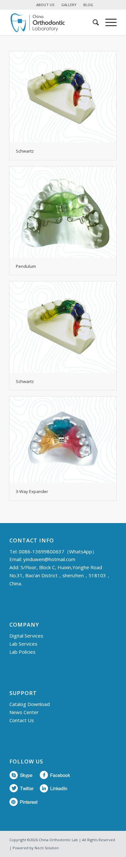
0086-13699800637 (41, 551)
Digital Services (26, 635)
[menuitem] (45, 4)
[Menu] (108, 22)
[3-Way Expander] (62, 440)
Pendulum (26, 266)
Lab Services (23, 643)
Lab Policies (22, 652)
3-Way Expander (32, 491)
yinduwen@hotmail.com (49, 559)
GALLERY (69, 4)
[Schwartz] (62, 96)
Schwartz (25, 151)
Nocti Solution (47, 847)
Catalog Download (29, 704)
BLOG (88, 4)
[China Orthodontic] (52, 22)
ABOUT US (45, 4)
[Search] (92, 22)
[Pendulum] (62, 211)
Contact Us (21, 720)
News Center (24, 712)
